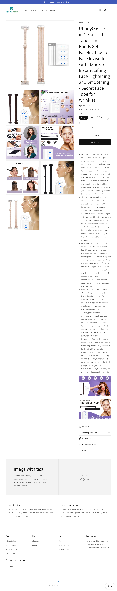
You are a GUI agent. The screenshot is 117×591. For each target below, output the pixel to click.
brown (103, 118)
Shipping (82, 109)
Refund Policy (11, 545)
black (93, 118)
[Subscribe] (44, 566)
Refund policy (64, 549)
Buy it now (95, 142)
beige (83, 118)
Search (61, 541)
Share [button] (84, 450)
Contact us (36, 545)
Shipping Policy (11, 549)
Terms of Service (12, 553)
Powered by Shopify (64, 586)
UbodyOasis (55, 586)
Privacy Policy (11, 541)
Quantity (82, 123)
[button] (33, 10)
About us (35, 541)
